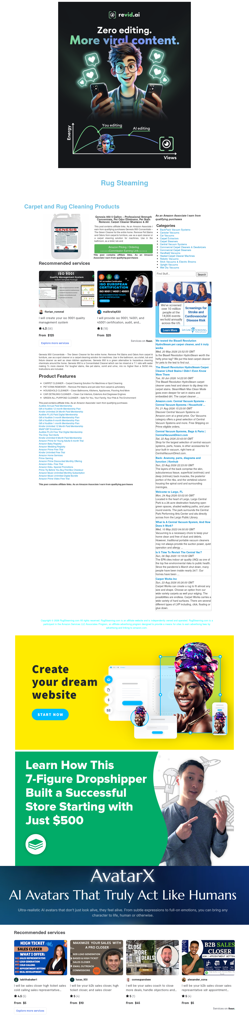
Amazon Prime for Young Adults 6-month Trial (61, 440)
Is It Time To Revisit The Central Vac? (179, 552)
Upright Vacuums (169, 264)
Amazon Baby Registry (50, 443)
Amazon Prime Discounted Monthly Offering (60, 461)
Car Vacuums (167, 235)
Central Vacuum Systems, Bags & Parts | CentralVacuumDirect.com (180, 433)
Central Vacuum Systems (173, 244)
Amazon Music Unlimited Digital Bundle (58, 475)
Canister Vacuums (169, 232)
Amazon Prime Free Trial (51, 449)
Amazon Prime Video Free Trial (54, 478)
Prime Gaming (46, 458)
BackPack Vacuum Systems (175, 229)
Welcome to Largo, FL (169, 492)
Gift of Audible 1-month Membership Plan (59, 423)
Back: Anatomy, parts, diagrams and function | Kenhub (178, 459)
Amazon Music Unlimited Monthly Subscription (62, 472)
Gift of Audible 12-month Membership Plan (60, 408)
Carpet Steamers (169, 241)
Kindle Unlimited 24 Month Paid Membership (61, 411)
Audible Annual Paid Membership (55, 405)
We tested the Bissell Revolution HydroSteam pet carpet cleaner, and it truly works (182, 344)
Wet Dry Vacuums (169, 267)
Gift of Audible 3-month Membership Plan (59, 417)
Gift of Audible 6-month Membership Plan (59, 420)
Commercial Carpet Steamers (175, 250)
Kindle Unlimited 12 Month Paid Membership (61, 426)
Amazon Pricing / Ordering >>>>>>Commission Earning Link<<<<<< (123, 248)
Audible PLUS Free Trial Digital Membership (61, 431)
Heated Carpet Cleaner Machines (177, 256)
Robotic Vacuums (169, 258)
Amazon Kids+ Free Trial (51, 463)
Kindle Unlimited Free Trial (52, 452)
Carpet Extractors (169, 238)
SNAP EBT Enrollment (50, 429)
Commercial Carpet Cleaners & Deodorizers (183, 247)
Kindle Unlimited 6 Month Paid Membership (60, 437)
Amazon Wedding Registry (52, 446)
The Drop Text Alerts (49, 434)
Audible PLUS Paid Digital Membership (58, 414)
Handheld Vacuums (170, 253)
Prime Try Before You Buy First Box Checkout (61, 469)
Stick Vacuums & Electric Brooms (178, 261)
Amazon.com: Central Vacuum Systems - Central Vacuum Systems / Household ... (181, 402)
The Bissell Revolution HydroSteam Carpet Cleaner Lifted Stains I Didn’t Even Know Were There (182, 370)
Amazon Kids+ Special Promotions (56, 466)
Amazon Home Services (51, 455)
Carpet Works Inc (166, 579)
